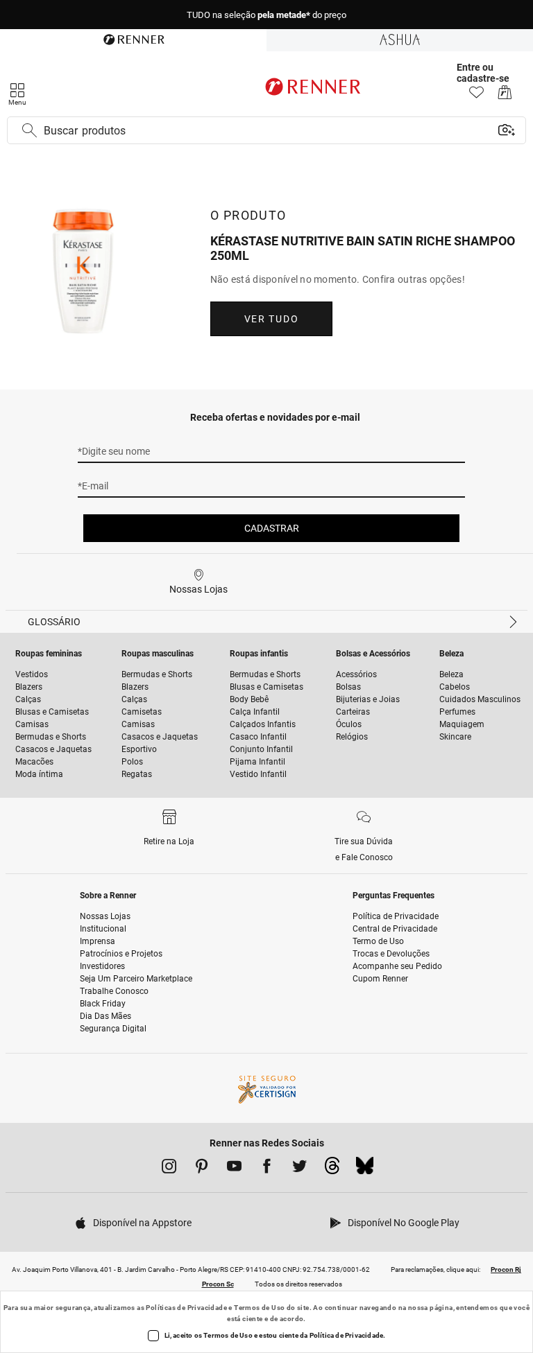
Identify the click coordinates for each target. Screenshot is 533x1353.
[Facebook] (267, 1168)
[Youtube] (234, 1168)
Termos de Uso (259, 1307)
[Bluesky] (364, 1169)
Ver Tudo (271, 318)
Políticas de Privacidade (186, 1307)
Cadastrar (271, 528)
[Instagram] (169, 1168)
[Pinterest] (201, 1168)
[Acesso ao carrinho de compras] (505, 96)
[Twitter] (299, 1168)
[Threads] (332, 1169)
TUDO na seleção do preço (266, 15)
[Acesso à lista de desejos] (476, 96)
